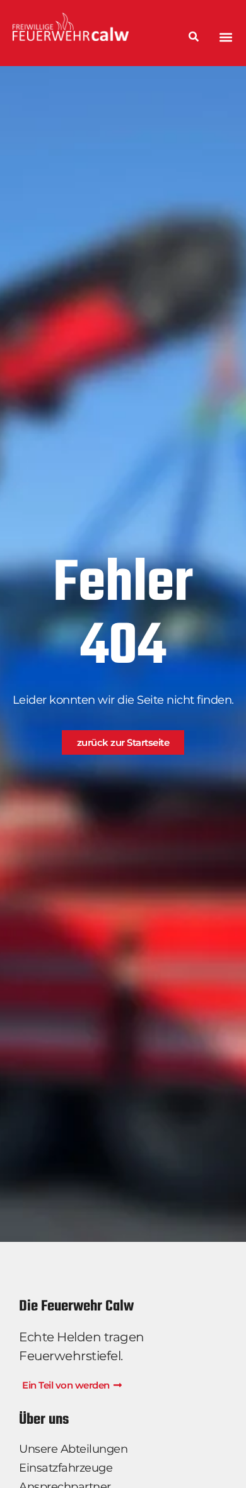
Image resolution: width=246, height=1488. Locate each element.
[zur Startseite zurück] (86, 27)
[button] (226, 36)
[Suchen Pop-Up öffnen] (194, 37)
